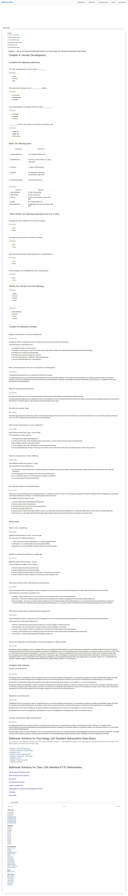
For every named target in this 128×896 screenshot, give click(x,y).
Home (64, 806)
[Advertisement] (47, 14)
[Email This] (12, 802)
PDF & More (122, 2)
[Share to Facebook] (16, 802)
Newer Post (10, 806)
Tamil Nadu (92, 2)
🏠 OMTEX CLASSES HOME (13, 34)
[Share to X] (14, 802)
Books (113, 2)
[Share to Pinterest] (17, 802)
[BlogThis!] (13, 802)
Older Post (118, 806)
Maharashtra (81, 2)
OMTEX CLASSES (7, 2)
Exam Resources (103, 2)
